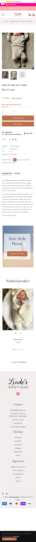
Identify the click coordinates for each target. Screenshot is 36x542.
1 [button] (13, 349)
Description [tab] (7, 173)
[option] (18, 319)
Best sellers (18, 441)
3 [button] (17, 349)
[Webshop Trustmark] (18, 397)
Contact (18, 481)
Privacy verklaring (18, 470)
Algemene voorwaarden (18, 467)
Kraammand (18, 445)
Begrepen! (9, 539)
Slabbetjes (18, 448)
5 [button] (22, 349)
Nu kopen (18, 124)
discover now (17, 254)
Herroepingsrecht (18, 474)
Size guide (29, 133)
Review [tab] (17, 173)
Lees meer (16, 536)
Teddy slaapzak (18, 339)
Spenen (18, 455)
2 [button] (15, 349)
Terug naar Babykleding (19, 362)
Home (5, 21)
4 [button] (20, 349)
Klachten (18, 477)
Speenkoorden (18, 452)
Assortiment (18, 437)
